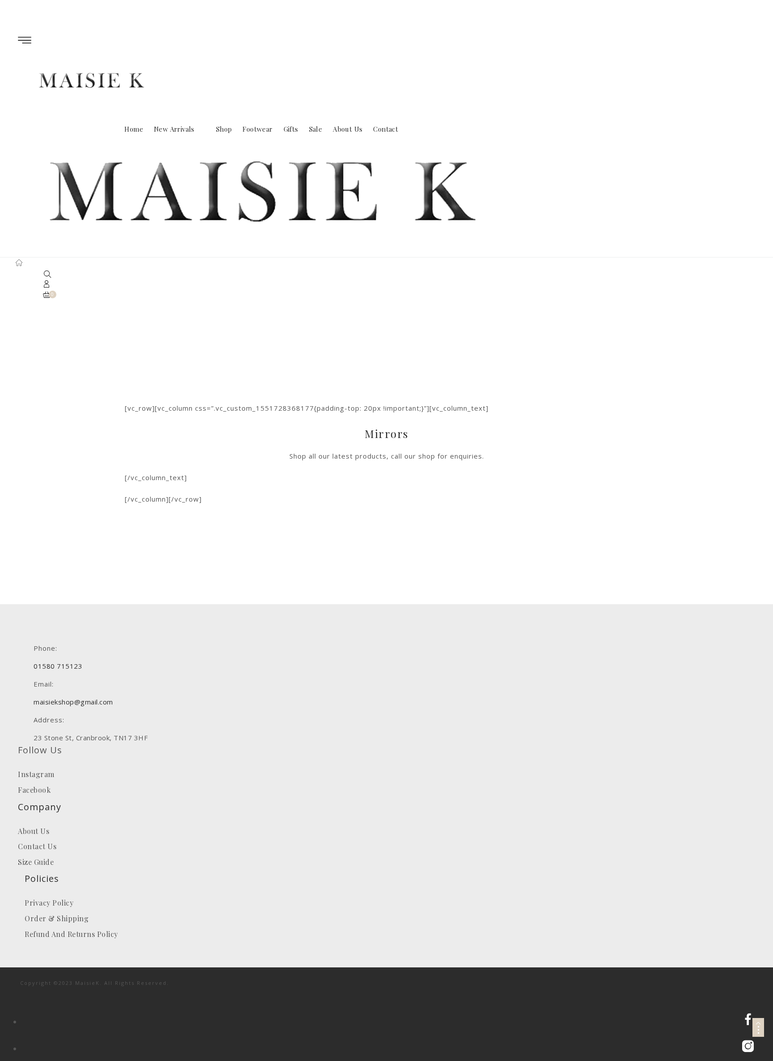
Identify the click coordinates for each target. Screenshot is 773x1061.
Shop (224, 129)
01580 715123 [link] (58, 666)
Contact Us (37, 846)
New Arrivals (174, 129)
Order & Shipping (57, 918)
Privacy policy (49, 902)
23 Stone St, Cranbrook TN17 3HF (227, 4)
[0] (47, 295)
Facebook (34, 790)
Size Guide (36, 862)
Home (133, 129)
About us (33, 831)
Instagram (36, 774)
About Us (347, 129)
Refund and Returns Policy (71, 934)
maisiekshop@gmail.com (72, 4)
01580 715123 (143, 4)
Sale (316, 129)
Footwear (257, 129)
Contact (385, 129)
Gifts (291, 129)
